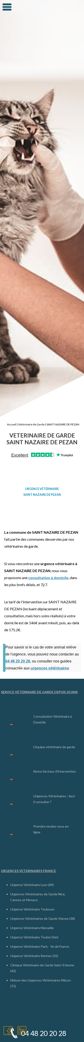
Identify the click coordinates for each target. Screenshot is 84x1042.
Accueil (11, 424)
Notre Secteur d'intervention (54, 771)
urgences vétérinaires (50, 668)
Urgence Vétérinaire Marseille (32, 928)
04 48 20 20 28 (17, 661)
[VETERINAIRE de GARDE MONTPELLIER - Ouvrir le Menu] (7, 7)
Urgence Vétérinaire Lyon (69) (32, 885)
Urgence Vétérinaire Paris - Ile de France (39, 946)
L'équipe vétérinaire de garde (54, 747)
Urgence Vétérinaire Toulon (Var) (34, 937)
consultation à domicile (48, 577)
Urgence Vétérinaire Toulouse (32, 909)
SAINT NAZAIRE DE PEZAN (62, 424)
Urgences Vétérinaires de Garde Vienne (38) (42, 918)
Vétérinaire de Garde (31, 424)
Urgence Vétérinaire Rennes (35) (34, 956)
